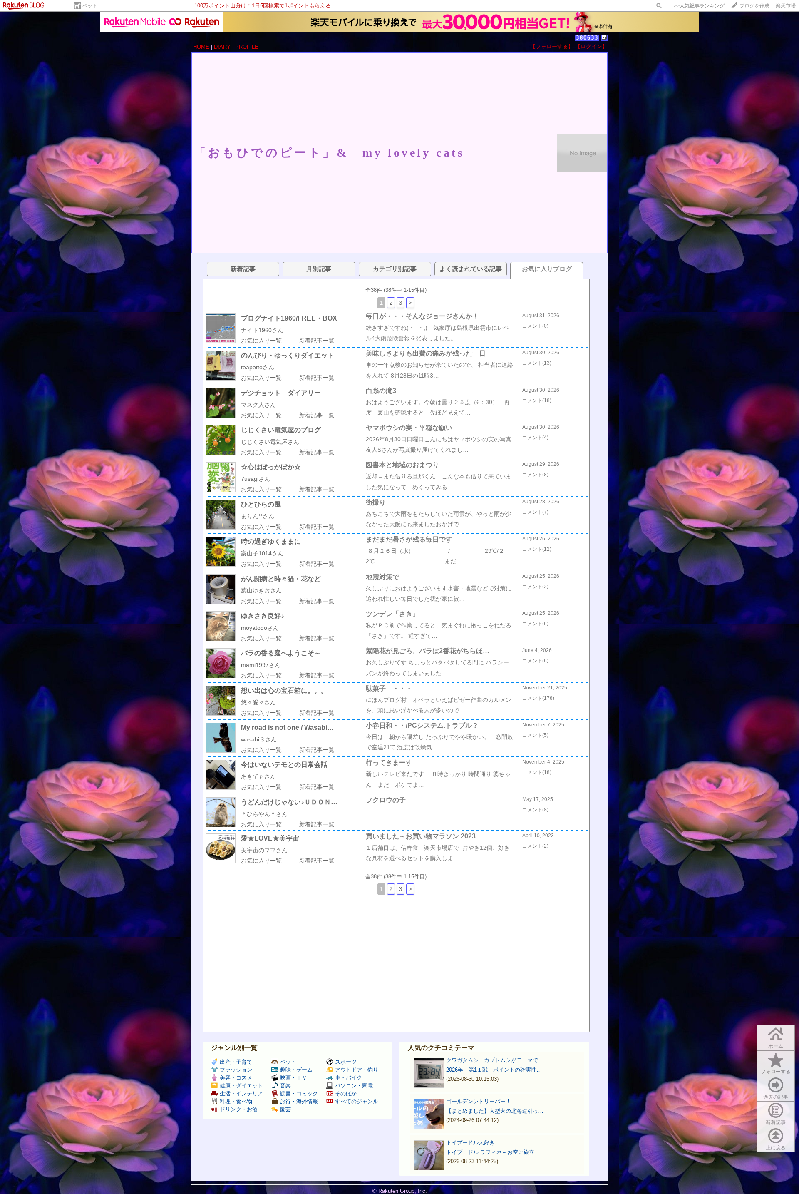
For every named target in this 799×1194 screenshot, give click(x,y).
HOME (201, 47)
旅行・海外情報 (299, 1101)
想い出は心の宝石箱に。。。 (284, 690)
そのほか (346, 1093)
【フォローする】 (551, 46)
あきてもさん (258, 776)
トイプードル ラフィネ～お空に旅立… (493, 1152)
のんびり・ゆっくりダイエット (287, 355)
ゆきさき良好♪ (262, 615)
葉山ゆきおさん (261, 590)
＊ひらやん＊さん (264, 814)
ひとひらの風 (261, 504)
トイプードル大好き (470, 1142)
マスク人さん (258, 404)
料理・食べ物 (236, 1101)
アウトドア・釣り (356, 1070)
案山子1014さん (262, 553)
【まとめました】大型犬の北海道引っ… (494, 1111)
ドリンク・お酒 (239, 1109)
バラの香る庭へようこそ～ (281, 653)
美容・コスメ (236, 1078)
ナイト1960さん (262, 330)
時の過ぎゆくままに (271, 541)
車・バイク (348, 1078)
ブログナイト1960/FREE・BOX (289, 318)
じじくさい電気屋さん (270, 441)
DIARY (222, 47)
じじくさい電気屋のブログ (281, 429)
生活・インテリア (241, 1093)
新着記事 (776, 1122)
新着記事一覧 (316, 340)
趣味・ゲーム (296, 1070)
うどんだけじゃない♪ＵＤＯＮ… (289, 802)
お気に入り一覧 (261, 340)
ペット (89, 6)
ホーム (775, 1046)
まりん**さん (257, 516)
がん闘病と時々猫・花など (281, 578)
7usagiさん (255, 478)
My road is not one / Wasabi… (287, 727)
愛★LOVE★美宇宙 (270, 838)
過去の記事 (775, 1097)
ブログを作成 (754, 6)
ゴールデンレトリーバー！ (478, 1101)
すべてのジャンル (356, 1101)
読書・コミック (299, 1093)
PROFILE (246, 47)
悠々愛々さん (258, 702)
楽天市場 (786, 6)
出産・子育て (236, 1062)
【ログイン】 (591, 46)
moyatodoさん (260, 627)
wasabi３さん (259, 739)
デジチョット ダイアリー (281, 392)
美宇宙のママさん (264, 850)
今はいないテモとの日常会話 (284, 764)
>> (699, 6)
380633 (587, 38)
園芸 (285, 1109)
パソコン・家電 (354, 1085)
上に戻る (776, 1148)
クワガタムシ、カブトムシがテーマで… (494, 1060)
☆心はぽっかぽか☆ (271, 466)
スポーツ (346, 1062)
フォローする (776, 1072)
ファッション (236, 1070)
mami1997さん (260, 665)
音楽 (285, 1085)
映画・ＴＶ (293, 1078)
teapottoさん (257, 367)
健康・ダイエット (241, 1085)
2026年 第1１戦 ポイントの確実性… (494, 1070)
